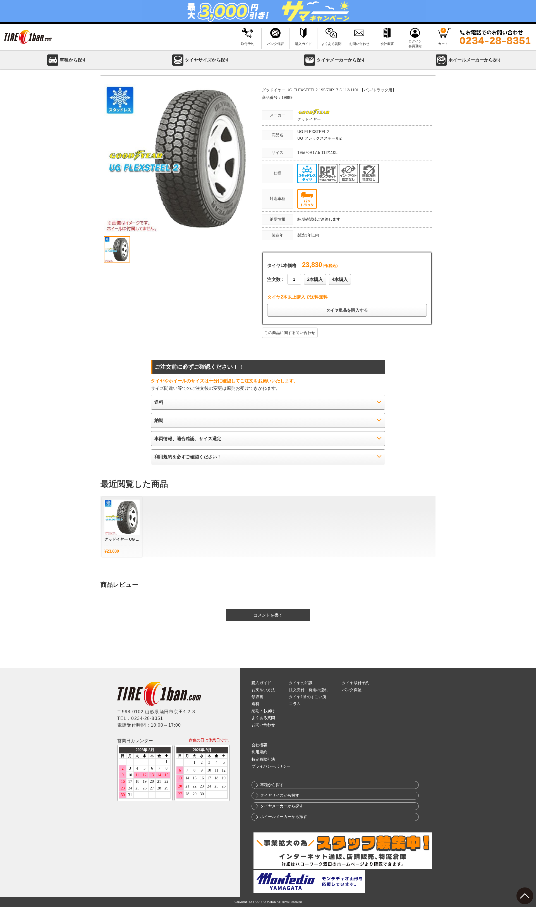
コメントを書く (268, 615)
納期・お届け (263, 711)
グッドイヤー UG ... (121, 539)
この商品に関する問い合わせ (289, 332)
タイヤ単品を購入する (347, 310)
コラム (295, 704)
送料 (255, 704)
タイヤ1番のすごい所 (307, 697)
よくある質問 (263, 718)
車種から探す (73, 60)
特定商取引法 (263, 759)
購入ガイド (261, 683)
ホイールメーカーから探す (475, 60)
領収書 (257, 697)
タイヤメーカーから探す (341, 60)
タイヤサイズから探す (207, 60)
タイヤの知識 (300, 683)
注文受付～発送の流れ (308, 690)
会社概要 (259, 745)
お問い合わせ (263, 725)
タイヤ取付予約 (355, 683)
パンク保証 (352, 690)
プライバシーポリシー (271, 766)
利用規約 (259, 752)
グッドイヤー (309, 119)
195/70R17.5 (309, 152)
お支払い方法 (263, 690)
